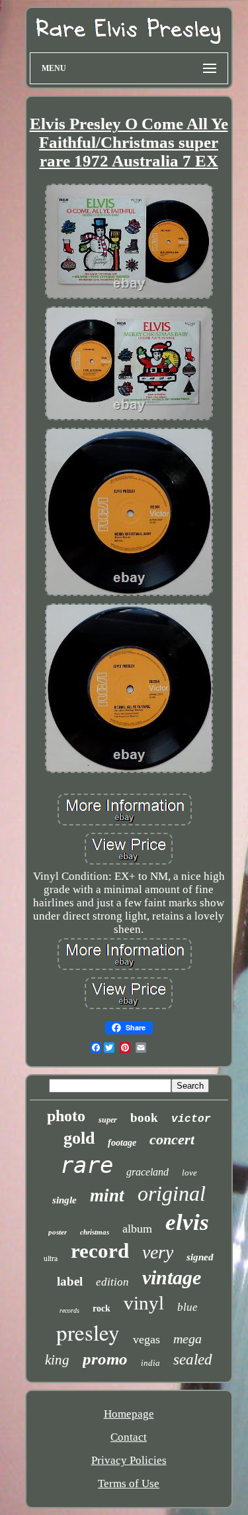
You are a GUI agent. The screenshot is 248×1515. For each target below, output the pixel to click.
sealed (192, 1359)
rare (86, 1165)
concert (171, 1139)
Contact (128, 1437)
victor (191, 1119)
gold (79, 1138)
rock (101, 1308)
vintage (171, 1277)
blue (187, 1307)
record (100, 1250)
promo (105, 1359)
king (57, 1360)
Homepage (129, 1414)
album (137, 1228)
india (150, 1363)
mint (107, 1195)
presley (88, 1332)
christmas (94, 1232)
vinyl (144, 1302)
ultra (51, 1257)
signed (200, 1257)
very (157, 1252)
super (108, 1119)
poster (57, 1232)
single (64, 1200)
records (69, 1310)
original (172, 1193)
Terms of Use (128, 1483)
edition (112, 1282)
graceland (147, 1172)
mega (187, 1338)
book (144, 1117)
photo (66, 1115)
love (189, 1173)
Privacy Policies (129, 1460)
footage (122, 1143)
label (70, 1281)
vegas (146, 1339)
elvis (187, 1222)
